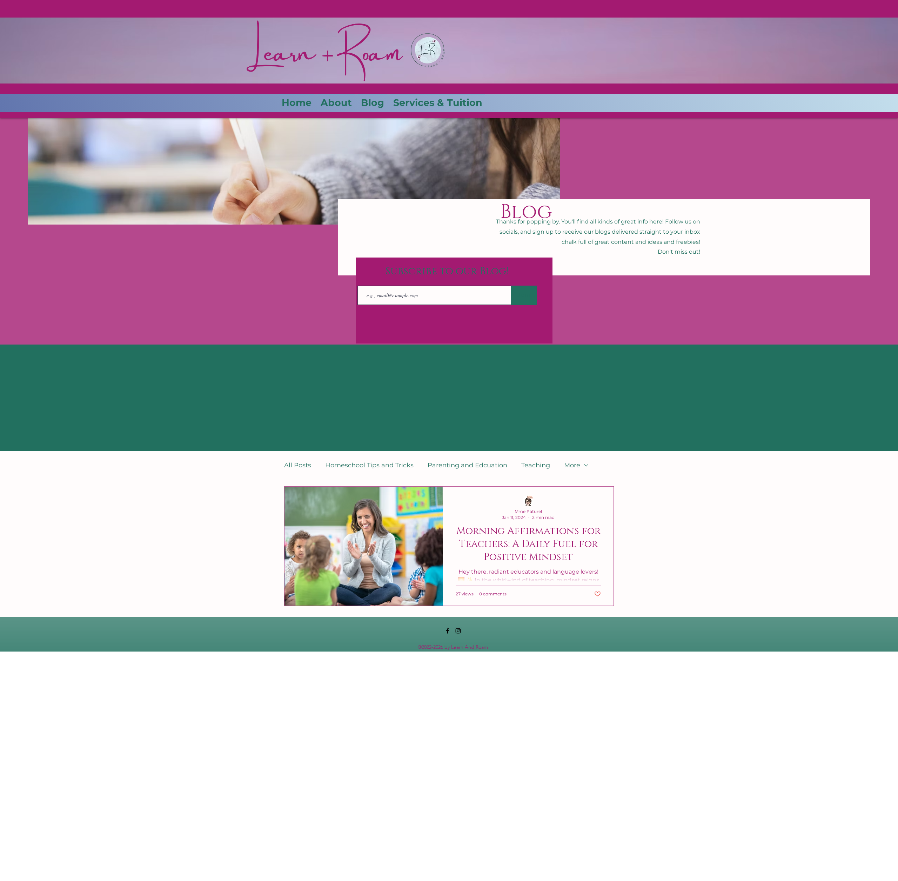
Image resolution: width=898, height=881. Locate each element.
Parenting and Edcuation (467, 465)
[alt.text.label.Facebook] (447, 630)
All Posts (297, 465)
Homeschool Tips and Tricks (369, 465)
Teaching (535, 465)
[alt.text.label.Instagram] (458, 630)
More (572, 465)
